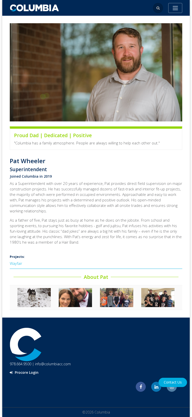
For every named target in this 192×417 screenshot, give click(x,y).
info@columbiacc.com (53, 364)
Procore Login (26, 372)
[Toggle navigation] (175, 8)
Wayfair (16, 263)
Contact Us (173, 382)
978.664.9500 (20, 364)
